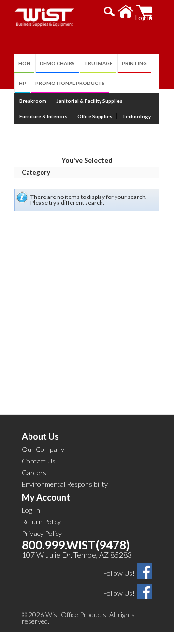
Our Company (43, 449)
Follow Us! (119, 573)
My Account (46, 497)
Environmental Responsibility (65, 484)
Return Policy (41, 522)
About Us (40, 436)
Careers (34, 472)
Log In (31, 510)
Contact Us (39, 461)
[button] (109, 11)
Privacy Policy (42, 533)
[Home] (126, 12)
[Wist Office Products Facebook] (144, 570)
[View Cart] (144, 12)
